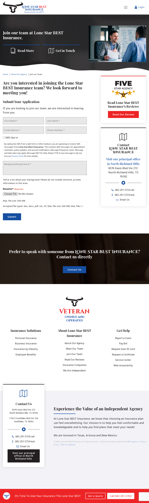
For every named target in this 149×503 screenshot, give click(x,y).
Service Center (123, 359)
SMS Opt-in (11, 137)
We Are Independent (74, 370)
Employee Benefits (26, 354)
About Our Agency (74, 343)
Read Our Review (123, 114)
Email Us (125, 199)
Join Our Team (74, 354)
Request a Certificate (123, 354)
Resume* (13, 188)
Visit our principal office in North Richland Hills (123, 161)
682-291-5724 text (124, 194)
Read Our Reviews (74, 359)
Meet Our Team (74, 348)
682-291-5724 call (124, 189)
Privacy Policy (17, 156)
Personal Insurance (26, 338)
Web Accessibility (123, 365)
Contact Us (74, 269)
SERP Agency (132, 441)
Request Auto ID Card (123, 349)
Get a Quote (95, 495)
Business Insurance (26, 343)
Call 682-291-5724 (121, 495)
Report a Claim (123, 338)
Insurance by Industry (26, 349)
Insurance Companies (74, 365)
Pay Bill (123, 343)
